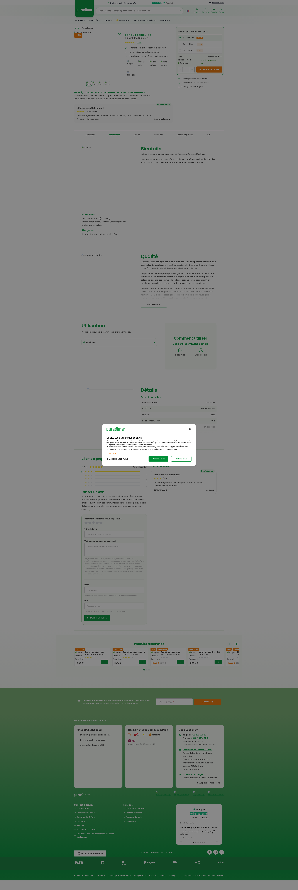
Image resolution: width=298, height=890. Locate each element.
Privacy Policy (111, 453)
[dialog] (149, 445)
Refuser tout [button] (181, 459)
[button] (117, 459)
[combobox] (190, 429)
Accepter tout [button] (159, 459)
